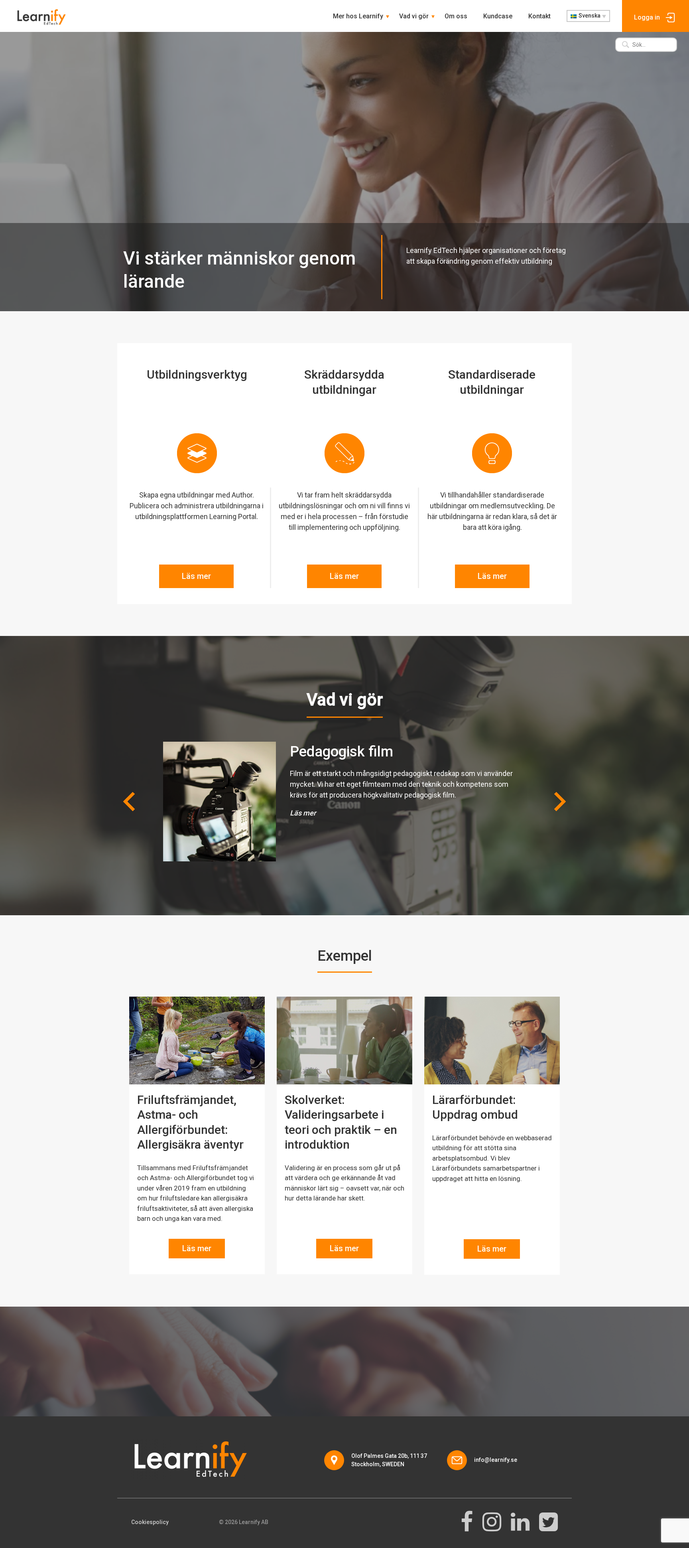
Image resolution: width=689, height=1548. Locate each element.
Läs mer (196, 576)
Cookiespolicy (150, 1522)
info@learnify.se (495, 1460)
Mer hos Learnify (358, 16)
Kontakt (539, 16)
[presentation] (129, 801)
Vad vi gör (414, 16)
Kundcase (497, 16)
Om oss (456, 16)
